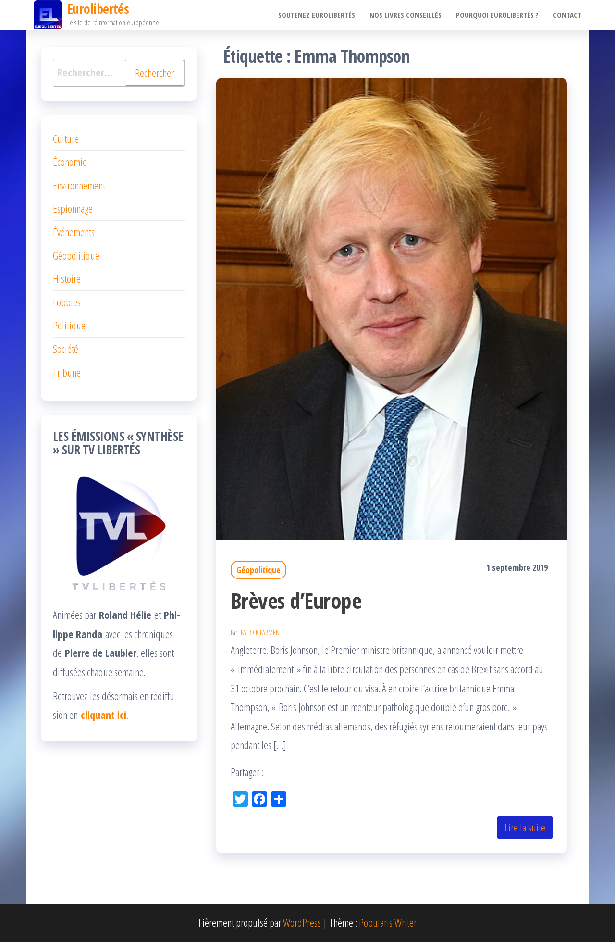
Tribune (67, 372)
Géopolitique (258, 570)
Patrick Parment (261, 632)
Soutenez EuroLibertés (316, 15)
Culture (66, 138)
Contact (567, 15)
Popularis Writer (388, 922)
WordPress (302, 922)
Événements (74, 232)
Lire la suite (524, 827)
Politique (69, 325)
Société (65, 348)
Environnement (79, 185)
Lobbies (67, 302)
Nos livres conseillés (405, 15)
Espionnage (73, 208)
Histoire (67, 278)
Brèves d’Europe (296, 600)
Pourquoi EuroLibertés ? (497, 15)
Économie (70, 161)
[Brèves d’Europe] (391, 308)
